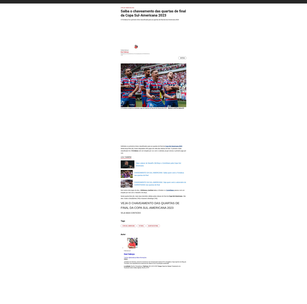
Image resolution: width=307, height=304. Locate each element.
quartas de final (153, 226)
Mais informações (141, 257)
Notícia (182, 58)
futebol (141, 226)
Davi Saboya (125, 52)
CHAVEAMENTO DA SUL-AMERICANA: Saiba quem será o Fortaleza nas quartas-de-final (159, 174)
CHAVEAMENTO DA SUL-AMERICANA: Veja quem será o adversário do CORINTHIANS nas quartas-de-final (160, 183)
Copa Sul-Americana (128, 226)
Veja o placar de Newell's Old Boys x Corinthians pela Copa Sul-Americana (158, 164)
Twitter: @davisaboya (130, 257)
